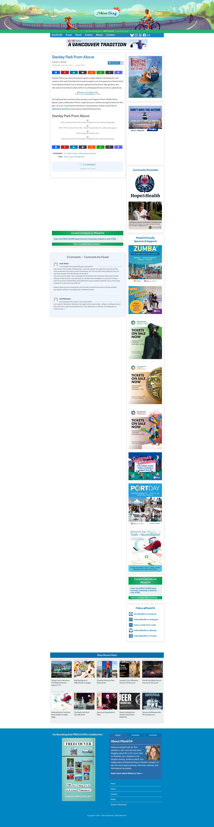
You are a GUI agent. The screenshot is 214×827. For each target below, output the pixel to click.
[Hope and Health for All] (145, 187)
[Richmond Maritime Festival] (145, 77)
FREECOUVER (108, 31)
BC (65, 153)
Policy (113, 799)
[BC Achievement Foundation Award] (145, 338)
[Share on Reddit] (92, 72)
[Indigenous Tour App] (145, 215)
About (99, 34)
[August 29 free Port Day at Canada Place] (145, 504)
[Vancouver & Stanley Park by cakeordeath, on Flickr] (87, 92)
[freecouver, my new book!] (78, 800)
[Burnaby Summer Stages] (145, 300)
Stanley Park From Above (73, 57)
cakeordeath (89, 94)
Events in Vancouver (119, 804)
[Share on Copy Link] (109, 72)
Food (69, 34)
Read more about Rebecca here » (127, 773)
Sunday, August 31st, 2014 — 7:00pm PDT (109, 266)
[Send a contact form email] (148, 35)
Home (113, 784)
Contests (135, 735)
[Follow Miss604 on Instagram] (136, 35)
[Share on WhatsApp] (101, 72)
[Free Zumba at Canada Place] (145, 264)
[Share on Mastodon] (118, 72)
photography (79, 157)
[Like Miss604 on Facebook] (144, 35)
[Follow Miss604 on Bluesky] (132, 35)
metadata (88, 151)
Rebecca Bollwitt (60, 62)
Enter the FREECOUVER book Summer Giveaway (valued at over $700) (85, 239)
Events (88, 34)
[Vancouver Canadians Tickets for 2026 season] (107, 44)
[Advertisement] (87, 204)
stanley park (83, 153)
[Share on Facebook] (56, 72)
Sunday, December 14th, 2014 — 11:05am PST (108, 302)
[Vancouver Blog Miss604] (107, 12)
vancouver (92, 153)
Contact (110, 34)
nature (71, 157)
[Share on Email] (83, 72)
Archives (153, 735)
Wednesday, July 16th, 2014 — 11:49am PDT (68, 65)
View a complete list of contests (86, 244)
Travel (78, 34)
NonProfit (57, 34)
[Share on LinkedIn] (74, 72)
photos (75, 153)
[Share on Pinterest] (65, 72)
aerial (66, 157)
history (69, 153)
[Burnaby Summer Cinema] (145, 466)
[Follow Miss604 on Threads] (140, 35)
